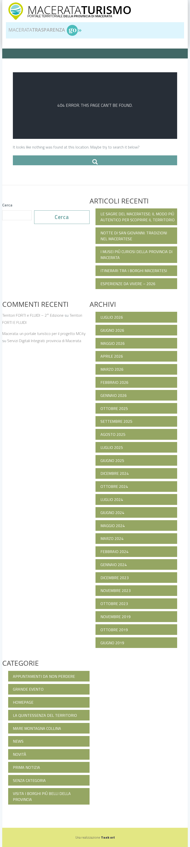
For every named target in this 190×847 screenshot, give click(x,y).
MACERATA (79, 9)
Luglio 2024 (111, 499)
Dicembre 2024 (114, 473)
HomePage (23, 702)
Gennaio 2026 (113, 395)
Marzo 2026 (111, 369)
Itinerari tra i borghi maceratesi (133, 271)
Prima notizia (26, 767)
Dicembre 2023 (114, 578)
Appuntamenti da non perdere (44, 676)
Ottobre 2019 (114, 630)
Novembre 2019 (115, 617)
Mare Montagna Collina (37, 728)
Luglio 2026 (111, 317)
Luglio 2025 (111, 447)
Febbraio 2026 (114, 382)
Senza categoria (29, 780)
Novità (19, 754)
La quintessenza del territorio (45, 715)
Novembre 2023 (115, 590)
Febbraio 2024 (114, 551)
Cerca (7, 205)
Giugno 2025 (112, 460)
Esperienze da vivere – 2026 (127, 284)
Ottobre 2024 (114, 486)
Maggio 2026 (112, 343)
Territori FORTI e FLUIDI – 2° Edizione (33, 315)
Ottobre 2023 (114, 604)
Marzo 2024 (111, 538)
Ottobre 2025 (114, 408)
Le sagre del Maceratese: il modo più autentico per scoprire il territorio (137, 217)
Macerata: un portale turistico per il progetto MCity (44, 333)
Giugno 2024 (112, 513)
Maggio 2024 (112, 526)
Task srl (108, 837)
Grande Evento (28, 689)
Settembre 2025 (116, 421)
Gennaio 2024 (113, 565)
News (18, 741)
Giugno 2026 (112, 330)
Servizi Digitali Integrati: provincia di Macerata (44, 341)
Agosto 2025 (112, 434)
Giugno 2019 (112, 643)
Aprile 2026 (111, 356)
